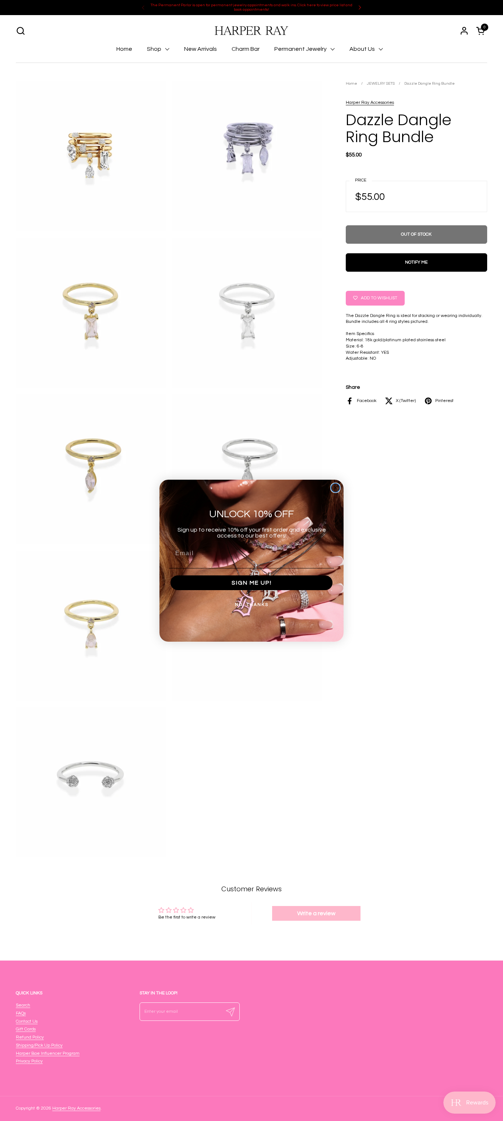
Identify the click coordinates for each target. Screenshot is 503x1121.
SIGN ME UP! (252, 583)
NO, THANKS (251, 604)
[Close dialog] (335, 487)
